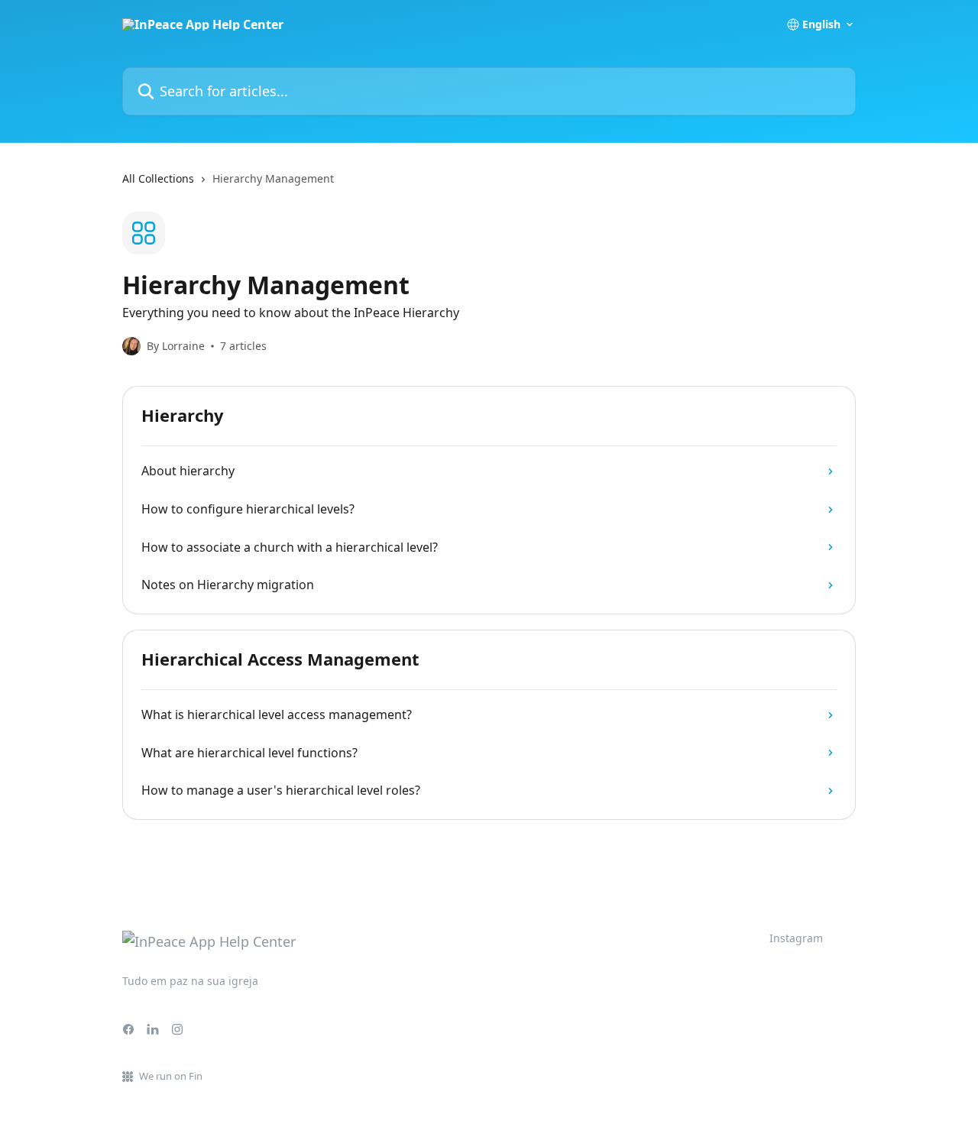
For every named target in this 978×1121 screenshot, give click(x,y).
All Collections (158, 178)
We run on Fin (170, 1076)
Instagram (796, 938)
